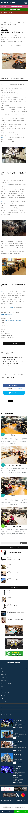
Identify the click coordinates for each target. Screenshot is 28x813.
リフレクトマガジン (5, 692)
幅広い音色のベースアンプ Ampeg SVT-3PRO (15, 559)
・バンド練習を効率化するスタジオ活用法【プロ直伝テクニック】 (13, 372)
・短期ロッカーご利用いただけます (7, 377)
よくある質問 (3, 701)
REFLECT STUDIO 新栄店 (19, 720)
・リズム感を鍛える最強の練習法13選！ (8, 359)
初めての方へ (3, 695)
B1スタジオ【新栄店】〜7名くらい (13, 465)
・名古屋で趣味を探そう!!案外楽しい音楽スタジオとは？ (11, 357)
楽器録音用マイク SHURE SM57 (13, 592)
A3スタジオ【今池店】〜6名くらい (13, 526)
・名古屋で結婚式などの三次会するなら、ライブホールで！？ (12, 361)
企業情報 (2, 711)
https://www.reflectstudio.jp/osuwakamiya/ (17, 325)
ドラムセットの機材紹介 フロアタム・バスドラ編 (16, 598)
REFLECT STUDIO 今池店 (19, 731)
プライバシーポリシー (5, 708)
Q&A (1, 800)
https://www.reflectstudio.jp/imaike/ (12, 322)
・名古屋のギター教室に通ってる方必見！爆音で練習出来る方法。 (13, 363)
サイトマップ (3, 705)
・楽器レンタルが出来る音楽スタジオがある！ (9, 365)
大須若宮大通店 (4, 677)
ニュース (2, 689)
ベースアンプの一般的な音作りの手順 (14, 552)
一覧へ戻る (14, 343)
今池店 (2, 671)
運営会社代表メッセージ (6, 714)
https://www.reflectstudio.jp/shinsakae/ (13, 320)
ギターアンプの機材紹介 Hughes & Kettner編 (15, 612)
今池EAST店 (3, 674)
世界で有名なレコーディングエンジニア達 (14, 572)
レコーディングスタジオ (6, 683)
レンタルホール (4, 680)
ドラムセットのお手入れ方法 (12, 579)
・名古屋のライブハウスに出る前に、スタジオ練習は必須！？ (12, 367)
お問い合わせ (3, 698)
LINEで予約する (22, 811)
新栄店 (2, 668)
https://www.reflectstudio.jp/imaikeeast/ (15, 324)
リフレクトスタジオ (5, 137)
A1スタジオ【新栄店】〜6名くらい (13, 496)
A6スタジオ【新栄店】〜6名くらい (13, 435)
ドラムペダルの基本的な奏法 (12, 605)
